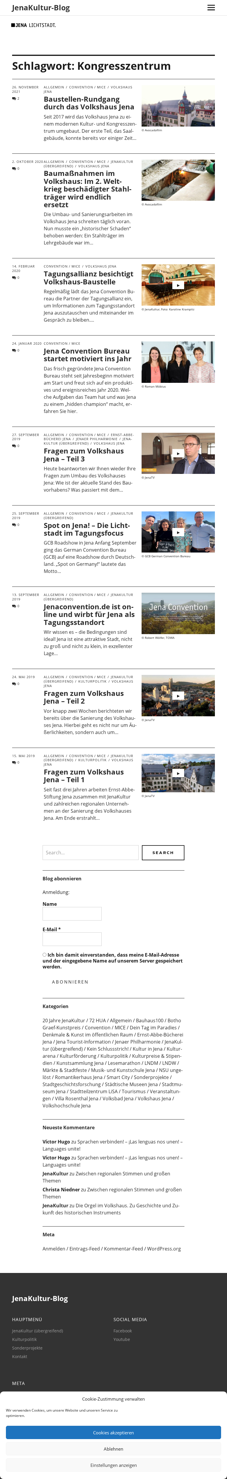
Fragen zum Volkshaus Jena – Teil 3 (84, 454)
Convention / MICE (87, 87)
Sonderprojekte (151, 1077)
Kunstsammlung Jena (80, 1063)
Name (50, 904)
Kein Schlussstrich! (108, 1049)
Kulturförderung (78, 1056)
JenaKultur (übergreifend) (88, 441)
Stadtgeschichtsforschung (72, 1084)
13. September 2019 (25, 596)
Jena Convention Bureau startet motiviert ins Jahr (88, 354)
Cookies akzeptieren (113, 1433)
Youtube (122, 1339)
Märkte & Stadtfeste (65, 1070)
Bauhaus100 (149, 1020)
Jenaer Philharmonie (97, 439)
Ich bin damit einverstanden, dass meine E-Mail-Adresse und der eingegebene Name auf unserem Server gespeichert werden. (113, 961)
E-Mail (52, 929)
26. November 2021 (25, 89)
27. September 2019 (25, 436)
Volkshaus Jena (93, 166)
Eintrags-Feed (84, 1248)
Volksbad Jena (118, 1098)
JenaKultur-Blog (41, 7)
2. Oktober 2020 (27, 161)
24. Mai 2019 (23, 677)
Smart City (118, 1077)
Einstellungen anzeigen (113, 1465)
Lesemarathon (124, 1063)
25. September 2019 (25, 515)
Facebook (123, 1331)
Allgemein (54, 87)
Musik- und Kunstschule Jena (123, 1070)
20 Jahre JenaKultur (64, 1020)
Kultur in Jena (148, 1049)
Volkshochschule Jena (67, 1105)
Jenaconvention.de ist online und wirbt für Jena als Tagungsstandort (89, 614)
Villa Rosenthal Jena (76, 1098)
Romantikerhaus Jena (79, 1077)
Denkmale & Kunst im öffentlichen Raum (88, 1034)
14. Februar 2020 (23, 268)
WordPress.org (164, 1248)
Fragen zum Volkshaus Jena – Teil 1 (84, 775)
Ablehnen (113, 1449)
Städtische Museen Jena (131, 1084)
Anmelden (54, 1248)
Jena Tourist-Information (83, 1042)
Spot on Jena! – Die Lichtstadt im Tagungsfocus (87, 529)
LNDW (169, 1063)
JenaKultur (55, 1173)
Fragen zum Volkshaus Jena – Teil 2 (84, 697)
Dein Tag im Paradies (153, 1027)
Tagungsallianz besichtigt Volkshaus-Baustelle (88, 277)
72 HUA (97, 1020)
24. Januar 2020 (27, 343)
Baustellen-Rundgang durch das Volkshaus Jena (89, 102)
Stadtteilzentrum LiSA (94, 1091)
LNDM (151, 1063)
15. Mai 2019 (23, 756)
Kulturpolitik (92, 681)
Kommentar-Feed (123, 1248)
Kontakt (19, 1356)
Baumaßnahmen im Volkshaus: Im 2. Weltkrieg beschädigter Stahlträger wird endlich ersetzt (88, 188)
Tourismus (134, 1091)
